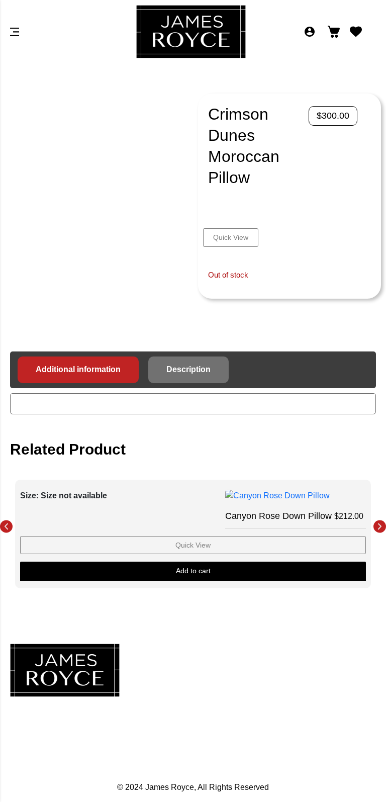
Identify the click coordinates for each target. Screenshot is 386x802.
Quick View (230, 237)
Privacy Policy (318, 660)
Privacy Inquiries (318, 682)
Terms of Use (318, 726)
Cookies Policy (318, 704)
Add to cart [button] (193, 571)
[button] (6, 526)
